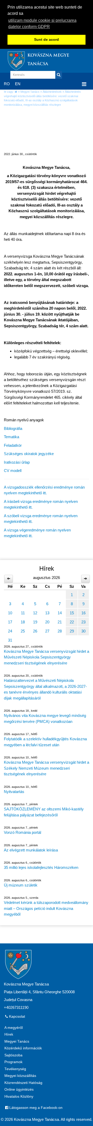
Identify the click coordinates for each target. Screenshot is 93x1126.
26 (35, 631)
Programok (13, 1062)
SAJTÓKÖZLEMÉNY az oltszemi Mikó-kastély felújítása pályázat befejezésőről (44, 812)
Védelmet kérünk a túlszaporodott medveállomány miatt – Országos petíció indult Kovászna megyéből (46, 908)
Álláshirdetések (52, 91)
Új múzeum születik (20, 885)
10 (10, 613)
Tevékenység (15, 1069)
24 (10, 631)
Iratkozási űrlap (17, 462)
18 (23, 622)
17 (10, 622)
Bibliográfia (13, 428)
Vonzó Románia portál (22, 832)
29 (72, 631)
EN (17, 84)
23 (83, 622)
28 (60, 631)
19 (35, 622)
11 (23, 613)
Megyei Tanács (30, 91)
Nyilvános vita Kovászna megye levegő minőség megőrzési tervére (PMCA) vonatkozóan (45, 718)
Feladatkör (13, 445)
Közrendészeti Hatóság (23, 1083)
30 (83, 631)
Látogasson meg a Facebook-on (35, 1108)
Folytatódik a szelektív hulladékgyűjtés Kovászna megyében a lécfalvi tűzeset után (45, 742)
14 (60, 613)
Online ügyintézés (19, 1089)
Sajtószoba (13, 1055)
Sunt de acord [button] (46, 40)
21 (60, 622)
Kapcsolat (16, 1016)
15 (72, 613)
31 (10, 640)
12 (35, 613)
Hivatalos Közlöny (18, 1096)
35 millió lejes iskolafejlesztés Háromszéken (41, 867)
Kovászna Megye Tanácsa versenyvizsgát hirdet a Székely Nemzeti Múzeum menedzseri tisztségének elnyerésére (46, 768)
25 (23, 631)
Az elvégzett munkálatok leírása (31, 850)
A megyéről (13, 1028)
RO (7, 84)
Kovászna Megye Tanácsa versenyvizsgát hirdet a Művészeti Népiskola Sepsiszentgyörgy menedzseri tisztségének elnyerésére (46, 657)
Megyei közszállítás (20, 1076)
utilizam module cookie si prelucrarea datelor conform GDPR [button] (42, 23)
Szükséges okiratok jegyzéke (29, 453)
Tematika (11, 437)
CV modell (12, 470)
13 (47, 613)
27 (47, 631)
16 (83, 613)
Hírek (8, 1034)
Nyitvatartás (14, 791)
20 (47, 622)
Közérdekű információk (23, 1048)
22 (72, 622)
